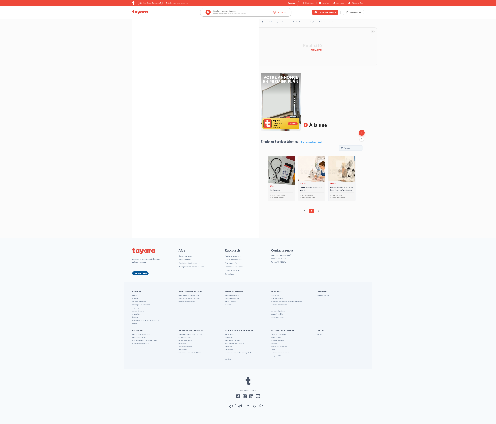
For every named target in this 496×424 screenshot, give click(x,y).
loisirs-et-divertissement (283, 330)
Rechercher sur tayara (234, 267)
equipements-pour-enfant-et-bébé (190, 334)
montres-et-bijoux (185, 337)
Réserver (293, 124)
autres (320, 330)
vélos (273, 350)
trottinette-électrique (278, 334)
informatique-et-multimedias (239, 330)
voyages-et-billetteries (279, 356)
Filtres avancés (231, 263)
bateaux (135, 317)
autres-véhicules (138, 311)
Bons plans (229, 274)
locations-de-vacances (279, 305)
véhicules (136, 291)
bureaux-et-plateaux (278, 311)
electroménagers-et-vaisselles (189, 298)
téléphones (229, 350)
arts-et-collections (277, 340)
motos (134, 295)
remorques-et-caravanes (141, 305)
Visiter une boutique (233, 259)
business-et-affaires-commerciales (144, 340)
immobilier (276, 291)
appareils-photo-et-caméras (234, 343)
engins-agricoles (138, 308)
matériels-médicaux (139, 337)
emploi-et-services (234, 291)
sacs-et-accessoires (185, 347)
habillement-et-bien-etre (191, 330)
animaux (274, 343)
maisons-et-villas (277, 298)
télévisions (229, 347)
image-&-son (229, 334)
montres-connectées (232, 340)
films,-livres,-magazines (279, 347)
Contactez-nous (185, 256)
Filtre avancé (281, 12)
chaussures (183, 350)
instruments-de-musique (280, 353)
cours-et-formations (232, 298)
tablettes (228, 359)
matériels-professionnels (141, 334)
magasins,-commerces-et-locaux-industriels (286, 302)
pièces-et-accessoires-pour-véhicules (145, 320)
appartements (276, 308)
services (228, 305)
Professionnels (185, 259)
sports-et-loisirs (276, 337)
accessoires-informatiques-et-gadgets (238, 353)
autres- (320, 334)
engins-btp (136, 314)
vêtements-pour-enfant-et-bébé (190, 353)
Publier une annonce (233, 256)
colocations (275, 295)
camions (135, 323)
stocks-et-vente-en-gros (140, 343)
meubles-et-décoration (187, 302)
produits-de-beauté (185, 340)
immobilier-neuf (323, 295)
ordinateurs (229, 337)
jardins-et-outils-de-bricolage (189, 295)
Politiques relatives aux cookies (191, 267)
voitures (135, 298)
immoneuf (322, 291)
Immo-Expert (140, 273)
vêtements (182, 343)
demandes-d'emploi (232, 295)
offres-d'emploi (230, 302)
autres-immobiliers (278, 314)
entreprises (138, 330)
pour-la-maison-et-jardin (191, 291)
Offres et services (232, 270)
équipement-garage (139, 302)
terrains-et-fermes (277, 317)
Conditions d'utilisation (188, 263)
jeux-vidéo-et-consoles (233, 356)
